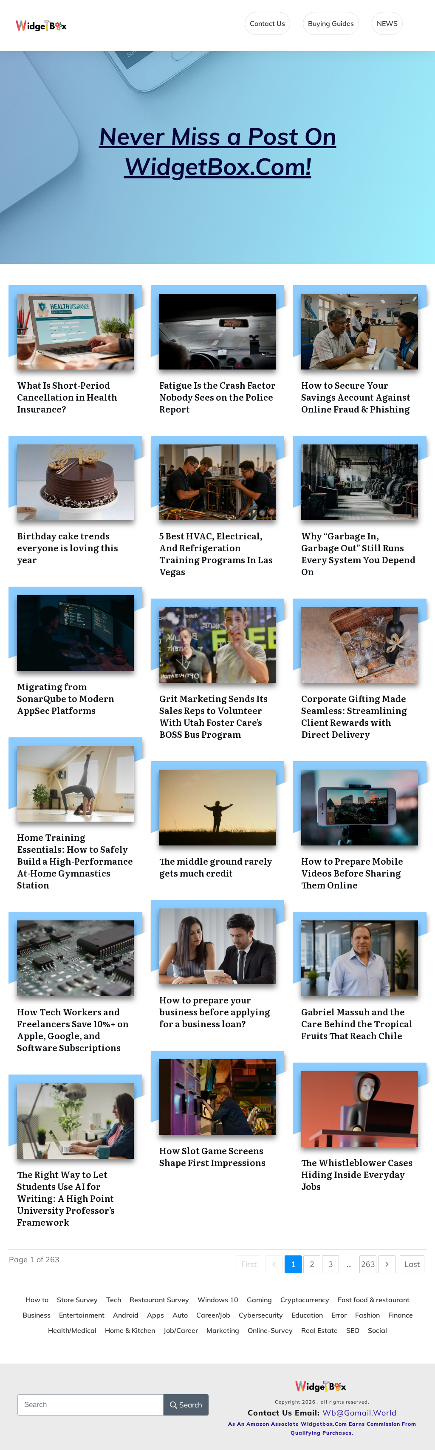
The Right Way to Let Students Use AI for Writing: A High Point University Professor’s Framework (66, 1198)
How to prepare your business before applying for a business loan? (214, 1011)
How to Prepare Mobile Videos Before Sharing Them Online (352, 872)
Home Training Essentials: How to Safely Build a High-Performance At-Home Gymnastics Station (75, 861)
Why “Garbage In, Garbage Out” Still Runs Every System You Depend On (358, 553)
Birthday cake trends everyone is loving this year (67, 547)
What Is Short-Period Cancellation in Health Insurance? (67, 396)
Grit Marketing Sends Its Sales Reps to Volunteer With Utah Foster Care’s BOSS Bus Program (213, 716)
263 (368, 1264)
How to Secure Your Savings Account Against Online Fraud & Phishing (355, 396)
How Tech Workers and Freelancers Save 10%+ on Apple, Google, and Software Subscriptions (73, 1029)
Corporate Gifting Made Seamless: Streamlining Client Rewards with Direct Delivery (354, 716)
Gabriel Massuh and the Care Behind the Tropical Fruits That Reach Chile (356, 1023)
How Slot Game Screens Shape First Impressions (212, 1156)
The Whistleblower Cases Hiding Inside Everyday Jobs (356, 1174)
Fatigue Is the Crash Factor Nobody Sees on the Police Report (217, 396)
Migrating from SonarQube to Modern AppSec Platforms (65, 698)
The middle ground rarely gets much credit (215, 866)
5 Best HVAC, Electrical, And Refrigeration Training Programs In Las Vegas (216, 553)
